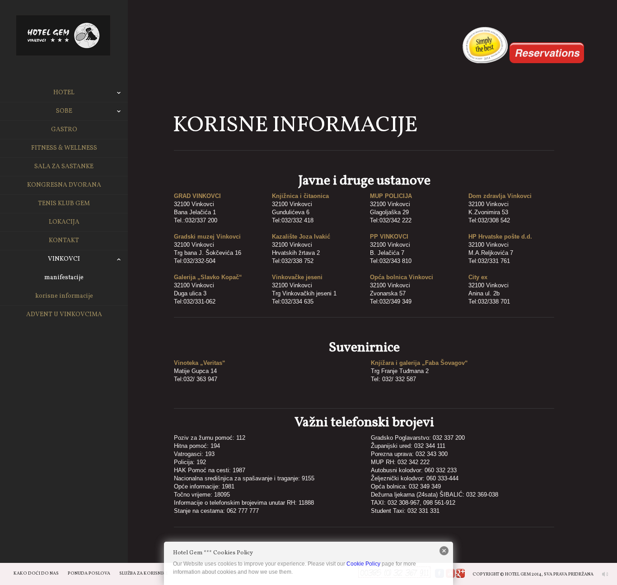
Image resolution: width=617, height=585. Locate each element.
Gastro (64, 129)
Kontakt (64, 240)
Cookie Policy (363, 564)
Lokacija (64, 222)
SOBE (64, 111)
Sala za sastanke (63, 166)
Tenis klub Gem (64, 203)
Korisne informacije (64, 296)
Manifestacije (64, 277)
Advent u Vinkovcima (64, 314)
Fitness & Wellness (64, 148)
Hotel (64, 92)
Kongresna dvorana (64, 185)
